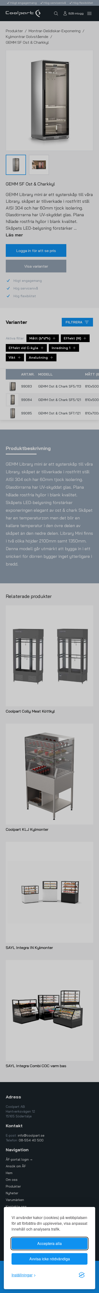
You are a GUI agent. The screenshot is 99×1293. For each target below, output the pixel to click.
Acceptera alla (49, 1243)
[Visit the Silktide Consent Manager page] (81, 1275)
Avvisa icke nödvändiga (49, 1259)
